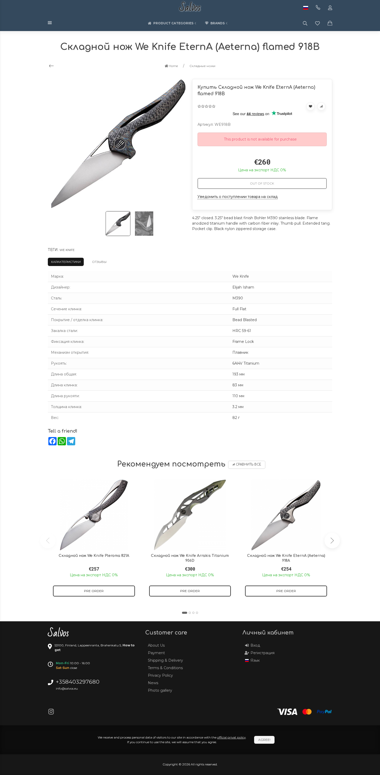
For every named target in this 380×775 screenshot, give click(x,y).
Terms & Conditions (165, 668)
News (153, 683)
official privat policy (231, 737)
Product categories (173, 23)
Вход (255, 645)
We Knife (67, 250)
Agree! (264, 740)
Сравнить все (248, 464)
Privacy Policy (160, 675)
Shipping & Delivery (165, 660)
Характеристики (66, 262)
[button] (184, 613)
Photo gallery (160, 690)
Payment (156, 653)
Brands (217, 23)
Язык (255, 660)
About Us (156, 645)
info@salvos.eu (67, 688)
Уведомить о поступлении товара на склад (237, 196)
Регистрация (262, 653)
